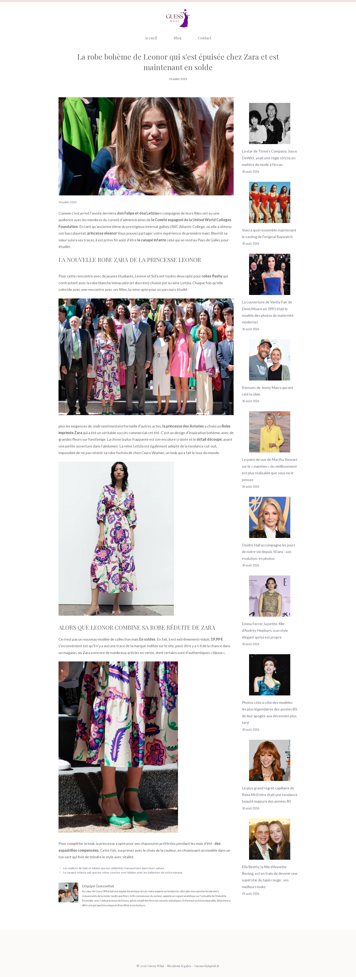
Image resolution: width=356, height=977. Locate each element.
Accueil (151, 37)
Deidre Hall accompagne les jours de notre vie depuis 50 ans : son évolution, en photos (268, 552)
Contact (204, 37)
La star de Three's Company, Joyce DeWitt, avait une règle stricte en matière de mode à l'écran (269, 158)
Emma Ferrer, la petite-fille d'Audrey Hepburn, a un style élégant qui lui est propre (265, 630)
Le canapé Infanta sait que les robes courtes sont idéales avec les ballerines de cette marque (122, 872)
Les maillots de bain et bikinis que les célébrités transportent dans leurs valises (113, 868)
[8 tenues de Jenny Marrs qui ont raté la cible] (269, 377)
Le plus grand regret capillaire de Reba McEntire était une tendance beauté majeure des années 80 (269, 795)
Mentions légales (179, 966)
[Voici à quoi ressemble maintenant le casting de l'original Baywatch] (269, 219)
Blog (178, 37)
